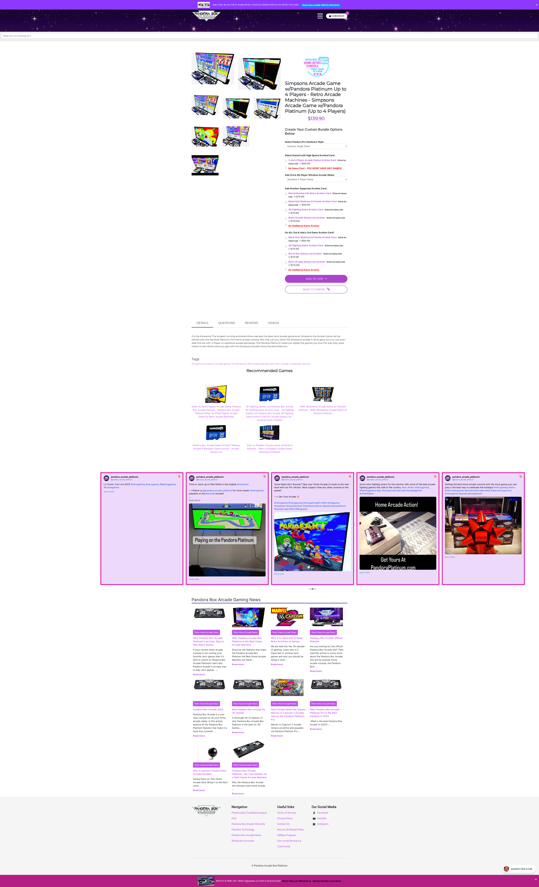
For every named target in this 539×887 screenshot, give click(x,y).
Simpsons (197, 363)
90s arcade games (258, 363)
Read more (199, 674)
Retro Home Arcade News (206, 632)
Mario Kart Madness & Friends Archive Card (312, 201)
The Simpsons (239, 363)
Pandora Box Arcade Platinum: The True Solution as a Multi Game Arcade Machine (249, 774)
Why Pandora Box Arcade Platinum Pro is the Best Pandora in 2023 (325, 713)
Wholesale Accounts (243, 840)
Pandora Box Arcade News (246, 835)
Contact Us (283, 823)
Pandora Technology (243, 829)
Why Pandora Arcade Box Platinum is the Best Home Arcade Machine (247, 641)
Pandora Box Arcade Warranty (248, 823)
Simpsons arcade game (217, 363)
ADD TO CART (315, 278)
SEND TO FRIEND (314, 289)
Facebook (322, 812)
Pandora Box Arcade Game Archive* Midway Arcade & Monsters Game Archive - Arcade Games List (216, 448)
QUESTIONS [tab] (226, 323)
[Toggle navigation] (320, 16)
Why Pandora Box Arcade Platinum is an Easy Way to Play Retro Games (208, 641)
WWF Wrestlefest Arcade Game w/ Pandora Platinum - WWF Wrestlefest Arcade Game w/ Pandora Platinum (323, 410)
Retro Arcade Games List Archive (306, 217)
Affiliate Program (286, 835)
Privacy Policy (285, 818)
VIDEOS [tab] (273, 323)
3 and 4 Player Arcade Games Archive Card (312, 160)
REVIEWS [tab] (251, 323)
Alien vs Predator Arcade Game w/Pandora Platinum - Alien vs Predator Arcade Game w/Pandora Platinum (269, 448)
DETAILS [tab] (202, 323)
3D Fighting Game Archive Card (305, 209)
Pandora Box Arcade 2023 (208, 709)
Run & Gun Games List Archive (305, 253)
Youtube (321, 818)
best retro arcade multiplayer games (289, 363)
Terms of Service (286, 812)
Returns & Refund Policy (290, 829)
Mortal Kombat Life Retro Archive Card (309, 193)
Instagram (323, 823)
